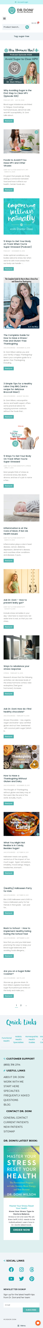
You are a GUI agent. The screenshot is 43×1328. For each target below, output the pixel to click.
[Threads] (31, 1269)
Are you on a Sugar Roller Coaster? (17, 972)
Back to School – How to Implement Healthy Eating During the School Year (17, 931)
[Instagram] (21, 1269)
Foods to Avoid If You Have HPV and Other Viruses (15, 162)
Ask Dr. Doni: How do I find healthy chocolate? (17, 710)
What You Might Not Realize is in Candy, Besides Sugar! (14, 845)
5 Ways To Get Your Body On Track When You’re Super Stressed (17, 458)
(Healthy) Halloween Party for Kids (18, 889)
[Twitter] (21, 1278)
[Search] (27, 27)
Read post (8, 121)
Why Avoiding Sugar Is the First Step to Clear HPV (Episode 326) (18, 93)
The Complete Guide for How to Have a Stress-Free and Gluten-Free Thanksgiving (17, 339)
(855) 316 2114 (12, 1064)
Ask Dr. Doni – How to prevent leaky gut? (15, 601)
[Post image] (21, 65)
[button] (4, 18)
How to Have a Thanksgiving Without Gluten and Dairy (15, 778)
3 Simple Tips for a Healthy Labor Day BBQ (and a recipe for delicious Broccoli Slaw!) (18, 388)
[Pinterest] (31, 1278)
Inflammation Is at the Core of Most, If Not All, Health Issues (16, 531)
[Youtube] (11, 1278)
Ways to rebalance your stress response (16, 667)
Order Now (21, 1229)
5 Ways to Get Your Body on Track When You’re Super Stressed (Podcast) (18, 244)
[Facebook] (11, 1269)
